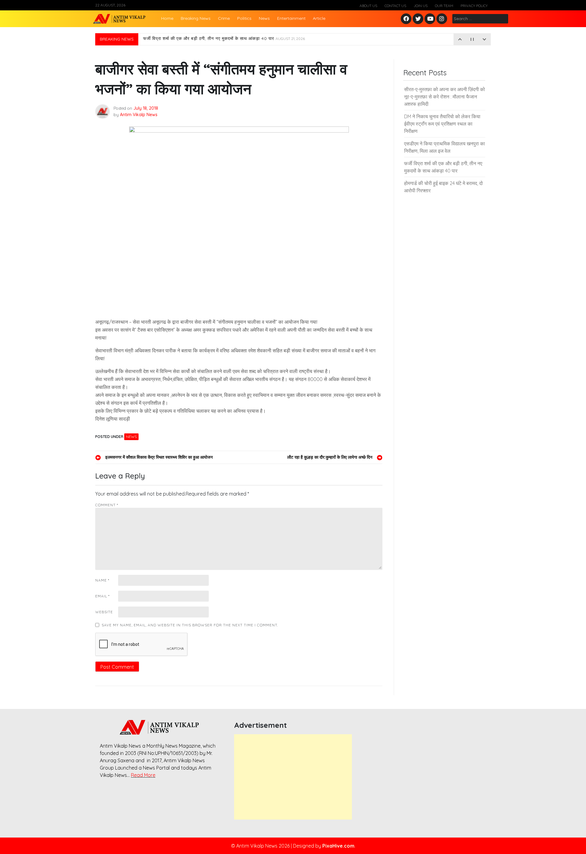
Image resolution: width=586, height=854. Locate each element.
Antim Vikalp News (138, 114)
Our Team (444, 5)
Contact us (395, 5)
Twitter (418, 19)
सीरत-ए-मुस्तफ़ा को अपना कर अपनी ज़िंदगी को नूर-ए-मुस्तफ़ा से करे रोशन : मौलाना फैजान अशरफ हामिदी (444, 96)
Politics (244, 18)
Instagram (443, 19)
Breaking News (196, 18)
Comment (106, 505)
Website (104, 612)
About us (368, 5)
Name (102, 580)
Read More (143, 775)
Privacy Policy (474, 5)
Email (102, 596)
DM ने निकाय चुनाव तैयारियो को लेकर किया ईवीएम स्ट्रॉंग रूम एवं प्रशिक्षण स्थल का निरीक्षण (442, 123)
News (264, 18)
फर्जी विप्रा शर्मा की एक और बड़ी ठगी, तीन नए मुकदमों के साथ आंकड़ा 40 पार (224, 39)
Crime (224, 18)
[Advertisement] (293, 777)
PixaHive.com (338, 846)
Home (167, 18)
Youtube (430, 19)
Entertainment (291, 18)
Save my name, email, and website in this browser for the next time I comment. (190, 625)
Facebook (407, 19)
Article (319, 18)
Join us (421, 5)
